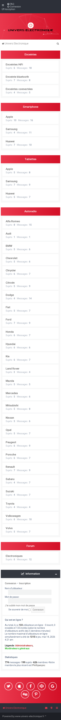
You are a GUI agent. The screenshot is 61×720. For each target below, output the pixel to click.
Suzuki (10, 491)
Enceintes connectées (19, 89)
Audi (8, 233)
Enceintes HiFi (14, 64)
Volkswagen (13, 515)
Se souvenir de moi (18, 609)
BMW (9, 245)
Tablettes (30, 159)
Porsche (11, 454)
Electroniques (14, 556)
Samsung (11, 129)
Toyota (10, 503)
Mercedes (12, 393)
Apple (9, 116)
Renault (10, 466)
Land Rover (12, 368)
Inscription (25, 583)
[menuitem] (10, 4)
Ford (8, 319)
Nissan (10, 417)
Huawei (10, 141)
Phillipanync (38, 665)
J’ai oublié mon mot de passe (20, 605)
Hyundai (10, 344)
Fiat (8, 307)
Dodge (10, 295)
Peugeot (11, 442)
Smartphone (30, 106)
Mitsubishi (12, 405)
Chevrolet (11, 258)
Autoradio (30, 211)
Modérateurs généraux (17, 648)
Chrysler (11, 270)
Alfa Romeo (13, 221)
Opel (8, 430)
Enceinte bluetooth (17, 76)
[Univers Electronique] (30, 26)
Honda (10, 331)
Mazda (10, 380)
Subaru (10, 479)
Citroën (10, 282)
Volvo (9, 528)
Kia (7, 356)
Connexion (10, 583)
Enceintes (31, 54)
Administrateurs (24, 645)
